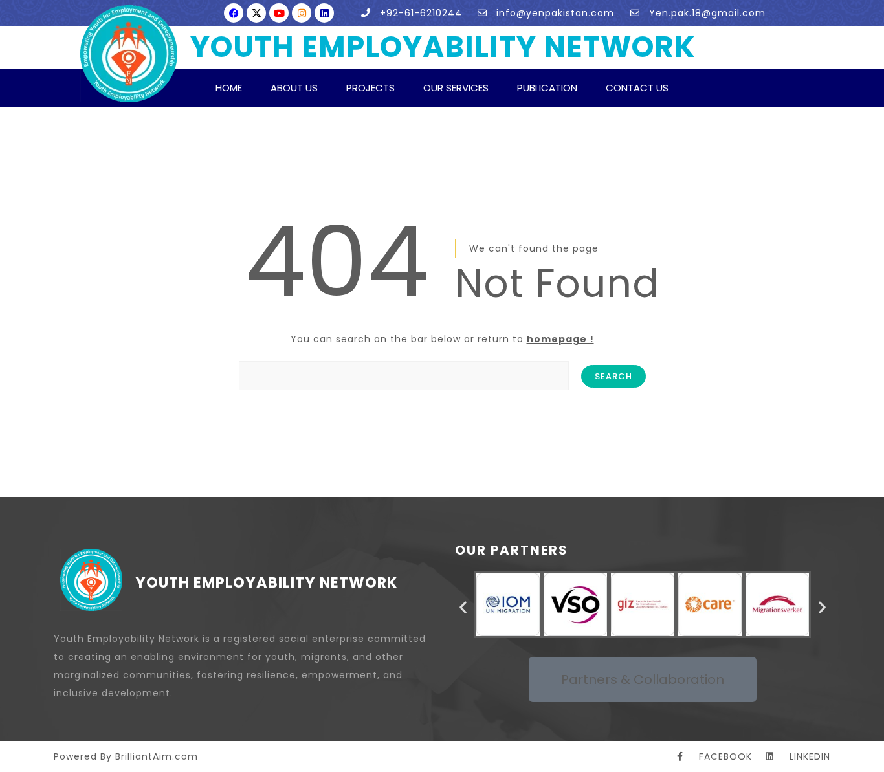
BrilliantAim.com (156, 756)
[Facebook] (233, 13)
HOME (228, 87)
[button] (463, 607)
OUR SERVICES (456, 87)
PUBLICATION (547, 87)
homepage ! (560, 339)
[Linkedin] (324, 13)
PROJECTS (370, 87)
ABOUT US (294, 87)
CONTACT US (637, 87)
